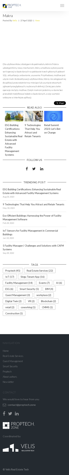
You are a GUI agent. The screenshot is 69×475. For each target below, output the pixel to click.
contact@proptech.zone (22, 404)
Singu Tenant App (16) (33, 276)
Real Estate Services (13, 355)
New (37, 20)
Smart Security (10, 366)
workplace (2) (43, 295)
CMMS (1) (47, 307)
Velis (15, 20)
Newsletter (8, 381)
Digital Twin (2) (13, 301)
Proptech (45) (12, 270)
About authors (10, 376)
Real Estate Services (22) (40, 270)
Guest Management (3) (17, 295)
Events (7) (44, 282)
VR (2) (31, 301)
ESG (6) (9, 288)
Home (6, 350)
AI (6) (59, 282)
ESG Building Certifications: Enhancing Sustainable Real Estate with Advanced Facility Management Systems (13, 140)
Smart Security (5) (29, 288)
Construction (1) (14, 313)
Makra (8, 15)
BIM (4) (49, 288)
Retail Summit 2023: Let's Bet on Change (52, 129)
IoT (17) (9, 276)
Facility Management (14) (19, 282)
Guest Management (13, 361)
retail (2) (9, 307)
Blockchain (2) (48, 301)
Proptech (7, 371)
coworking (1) (28, 307)
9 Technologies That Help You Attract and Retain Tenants (33, 204)
